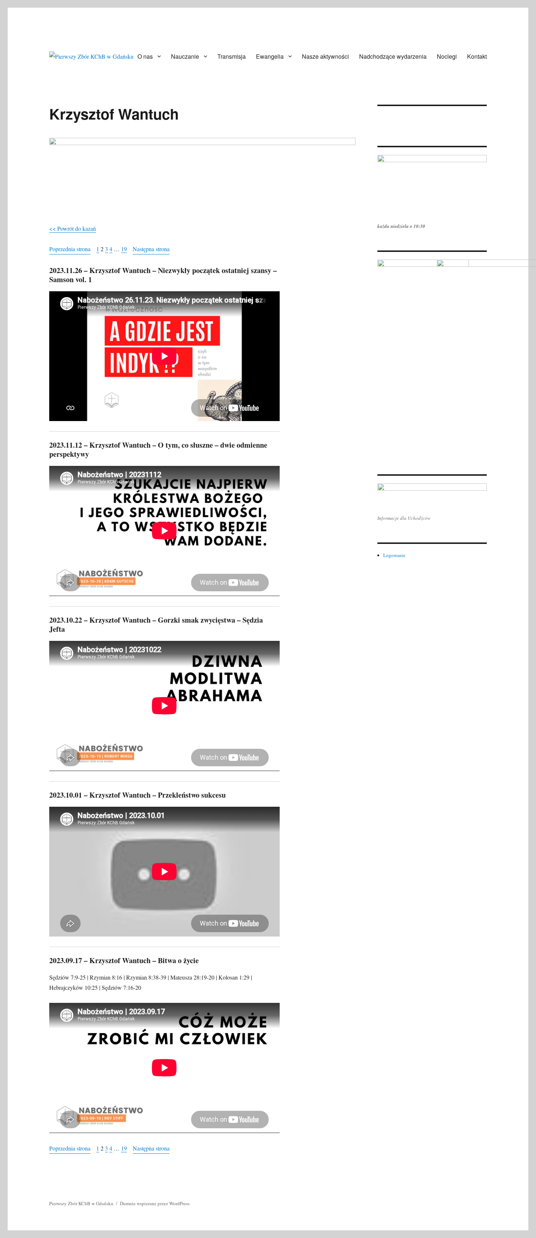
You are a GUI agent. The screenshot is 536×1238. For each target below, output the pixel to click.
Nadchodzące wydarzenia (393, 56)
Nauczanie (185, 56)
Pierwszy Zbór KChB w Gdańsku (81, 1203)
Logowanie (394, 555)
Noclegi (447, 56)
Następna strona (151, 249)
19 (124, 249)
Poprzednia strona (69, 249)
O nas (145, 56)
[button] (382, 114)
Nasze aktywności (325, 56)
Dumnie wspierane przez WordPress (155, 1203)
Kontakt (477, 56)
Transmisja (231, 56)
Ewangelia (270, 56)
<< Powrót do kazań (72, 228)
